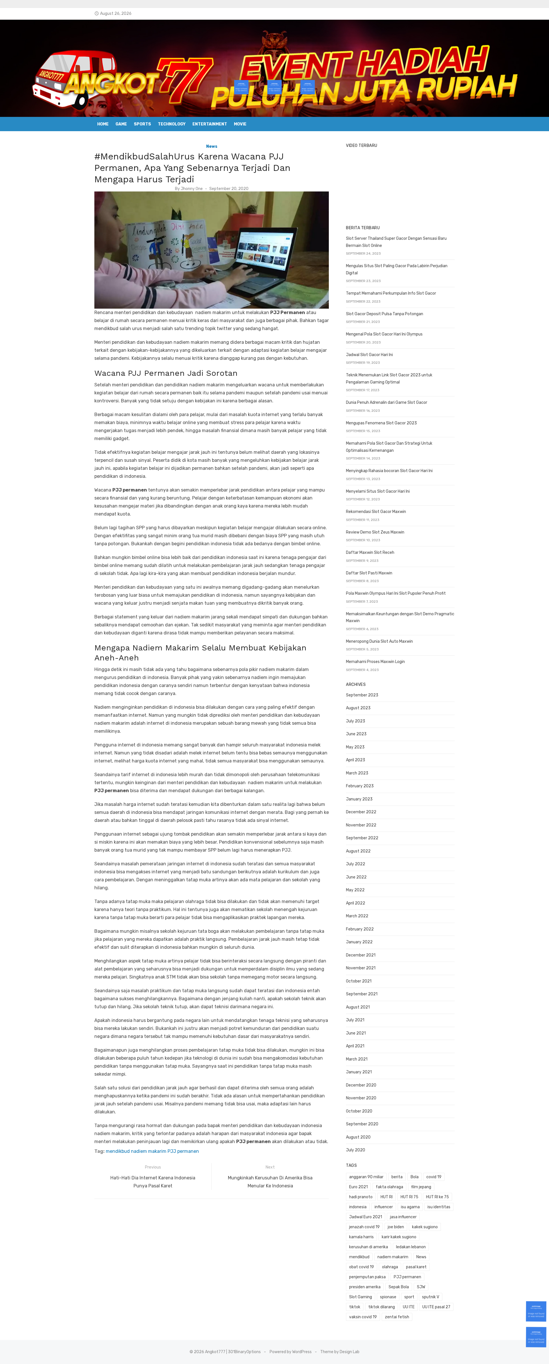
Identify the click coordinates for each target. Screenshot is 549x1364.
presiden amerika (365, 1287)
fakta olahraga (389, 1187)
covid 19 (433, 1177)
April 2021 (355, 1046)
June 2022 (356, 877)
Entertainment (209, 124)
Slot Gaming (360, 1297)
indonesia (358, 1207)
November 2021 (360, 968)
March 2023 (357, 773)
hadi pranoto (361, 1197)
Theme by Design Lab (339, 1351)
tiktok (354, 1307)
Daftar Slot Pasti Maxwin (369, 573)
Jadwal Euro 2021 (365, 1217)
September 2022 (362, 838)
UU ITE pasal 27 (436, 1307)
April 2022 (355, 903)
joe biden (396, 1227)
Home (103, 124)
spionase (388, 1297)
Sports (142, 124)
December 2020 (361, 1085)
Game (121, 124)
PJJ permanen (183, 1151)
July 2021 (355, 1020)
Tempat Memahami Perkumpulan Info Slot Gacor (391, 293)
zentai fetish (397, 1317)
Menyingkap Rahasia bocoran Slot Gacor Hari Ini (389, 470)
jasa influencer (403, 1217)
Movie (240, 124)
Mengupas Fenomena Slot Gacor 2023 (381, 423)
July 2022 (355, 864)
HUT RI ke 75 (437, 1197)
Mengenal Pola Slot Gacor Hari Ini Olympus (384, 334)
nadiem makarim (148, 1151)
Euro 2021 (358, 1187)
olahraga (390, 1267)
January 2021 (359, 1072)
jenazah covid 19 (364, 1227)
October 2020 (359, 1111)
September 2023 (362, 695)
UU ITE (409, 1307)
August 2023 (358, 708)
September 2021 (361, 994)
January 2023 (359, 799)
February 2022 (360, 929)
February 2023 (360, 786)
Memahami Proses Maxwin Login (375, 661)
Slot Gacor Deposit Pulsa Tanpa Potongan (384, 313)
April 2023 (355, 760)
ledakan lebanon (411, 1247)
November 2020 (361, 1098)
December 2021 (360, 955)
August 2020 (358, 1137)
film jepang (421, 1187)
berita (397, 1177)
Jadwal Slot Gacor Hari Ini (369, 354)
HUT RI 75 (409, 1197)
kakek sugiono (425, 1227)
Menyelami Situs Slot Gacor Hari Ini (378, 491)
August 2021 (358, 1007)
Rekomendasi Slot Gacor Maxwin (376, 511)
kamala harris (361, 1237)
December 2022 (361, 812)
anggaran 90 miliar (366, 1177)
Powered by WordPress (291, 1351)
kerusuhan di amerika (368, 1247)
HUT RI (387, 1197)
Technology (172, 124)
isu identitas (438, 1207)
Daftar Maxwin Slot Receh (370, 552)
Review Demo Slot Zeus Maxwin (375, 532)
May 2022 (355, 890)
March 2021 (356, 1059)
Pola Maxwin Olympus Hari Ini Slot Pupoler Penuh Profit (396, 593)
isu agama (410, 1207)
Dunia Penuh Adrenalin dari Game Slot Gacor (386, 402)
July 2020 (355, 1150)
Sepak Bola (399, 1287)
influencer (384, 1207)
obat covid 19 (361, 1267)
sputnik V (430, 1297)
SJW (421, 1287)
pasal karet (416, 1267)
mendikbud (118, 1151)
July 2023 (355, 721)
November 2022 (361, 825)
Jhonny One (192, 188)
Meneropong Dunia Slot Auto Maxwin (379, 641)
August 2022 (358, 851)
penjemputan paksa (367, 1277)
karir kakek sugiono (399, 1237)
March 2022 (357, 916)
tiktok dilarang (381, 1307)
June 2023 (356, 734)
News (211, 146)
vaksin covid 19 (363, 1317)
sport (409, 1297)
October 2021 (358, 981)
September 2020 (362, 1124)
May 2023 (355, 747)
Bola (415, 1177)
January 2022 (359, 942)
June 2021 (356, 1033)
